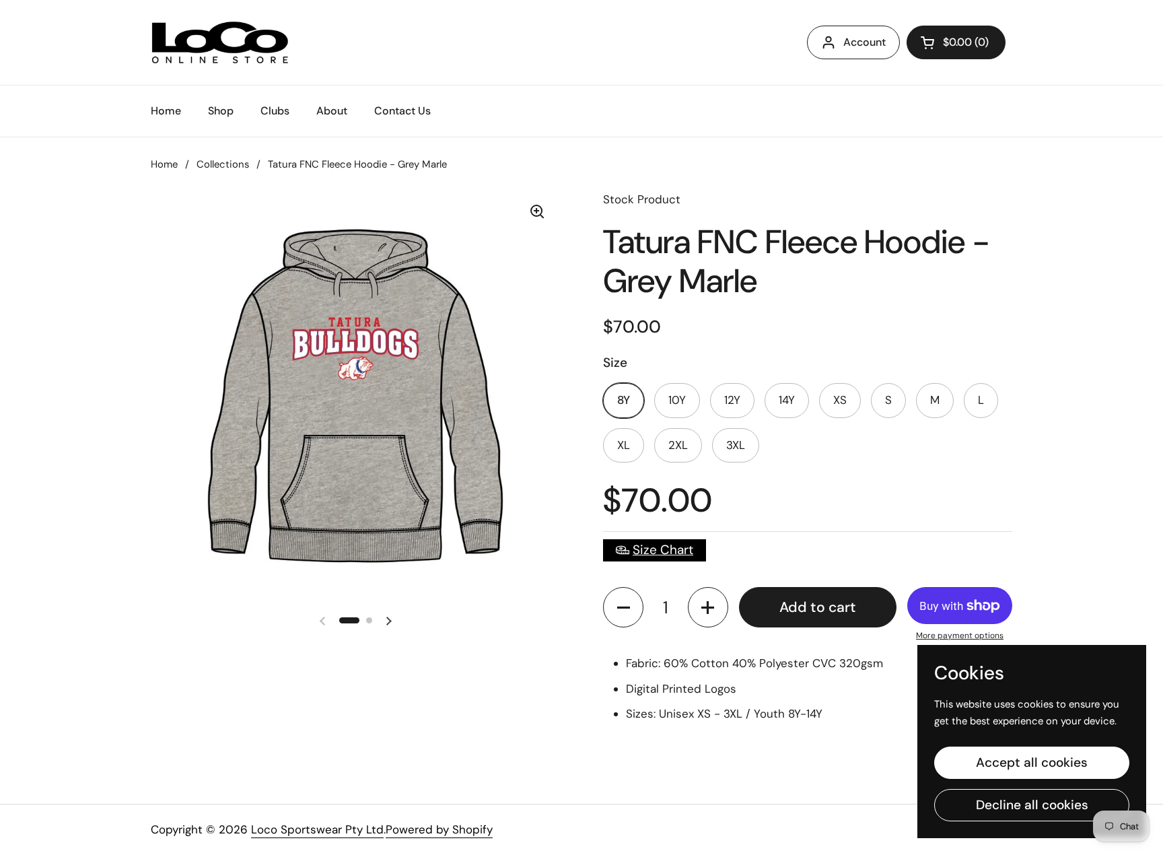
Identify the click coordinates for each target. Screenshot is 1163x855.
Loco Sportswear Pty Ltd (317, 829)
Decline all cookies (1032, 804)
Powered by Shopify (439, 829)
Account (864, 42)
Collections (223, 164)
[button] (623, 607)
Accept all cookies (1032, 762)
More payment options (959, 635)
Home (164, 164)
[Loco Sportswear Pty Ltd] (220, 42)
